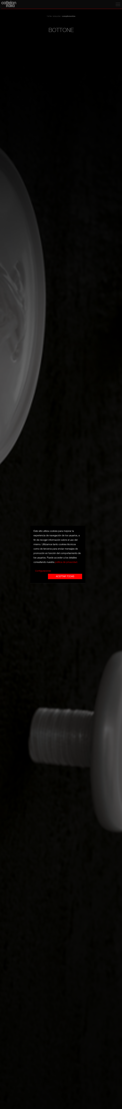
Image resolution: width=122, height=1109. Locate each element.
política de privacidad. (66, 562)
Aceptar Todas (65, 576)
